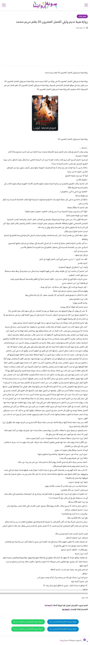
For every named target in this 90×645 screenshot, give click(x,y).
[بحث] (3, 5)
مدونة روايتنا (64, 640)
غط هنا (47, 605)
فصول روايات (82, 16)
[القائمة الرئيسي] (86, 5)
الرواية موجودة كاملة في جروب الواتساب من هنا (28, 621)
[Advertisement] (45, 45)
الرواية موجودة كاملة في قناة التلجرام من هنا (63, 621)
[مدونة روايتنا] (45, 5)
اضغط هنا (65, 609)
